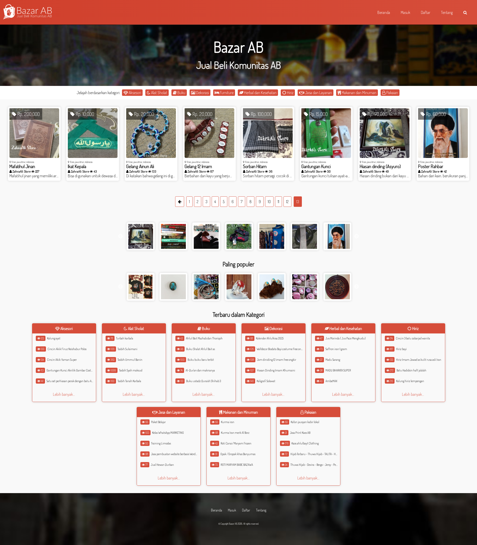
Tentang (261, 510)
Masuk (232, 510)
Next (356, 236)
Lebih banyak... (64, 394)
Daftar (246, 510)
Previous (120, 236)
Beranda (216, 510)
